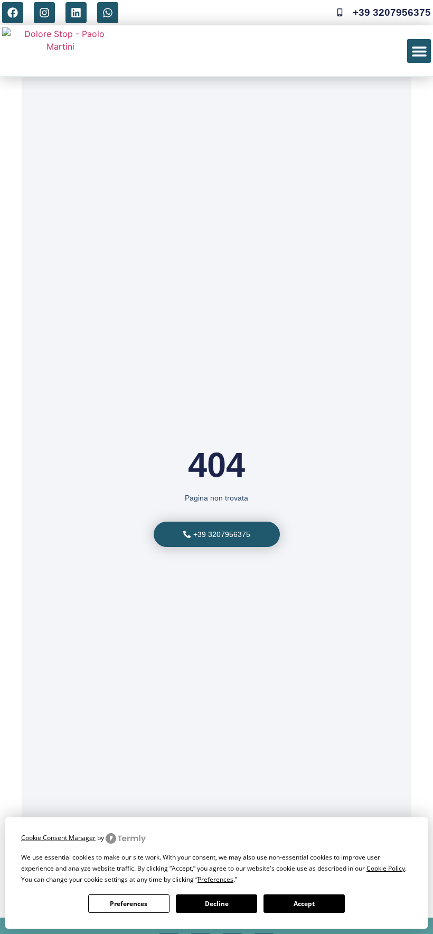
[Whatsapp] (107, 12)
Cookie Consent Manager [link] (58, 837)
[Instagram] (44, 12)
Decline (217, 903)
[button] (419, 51)
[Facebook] (12, 12)
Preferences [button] (215, 879)
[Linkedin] (76, 12)
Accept (304, 903)
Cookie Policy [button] (385, 868)
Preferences (128, 903)
